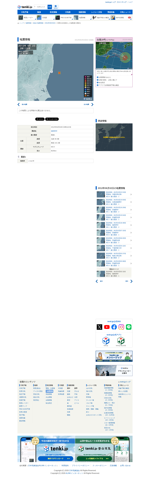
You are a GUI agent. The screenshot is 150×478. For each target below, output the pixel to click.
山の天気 (89, 388)
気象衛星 (61, 391)
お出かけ (70, 397)
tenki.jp (25, 7)
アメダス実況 (37, 391)
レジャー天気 (96, 12)
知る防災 (102, 82)
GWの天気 (108, 399)
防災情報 (53, 12)
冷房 (75, 397)
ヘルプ (130, 2)
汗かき (76, 391)
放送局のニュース (124, 394)
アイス (76, 400)
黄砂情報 (22, 421)
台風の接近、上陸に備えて (108, 80)
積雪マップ (23, 406)
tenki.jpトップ (110, 2)
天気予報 (24, 12)
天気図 (67, 12)
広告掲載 (113, 465)
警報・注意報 (50, 388)
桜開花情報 (108, 394)
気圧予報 (22, 394)
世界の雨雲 (23, 412)
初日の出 (109, 429)
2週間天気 (22, 397)
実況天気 (36, 394)
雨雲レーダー (23, 403)
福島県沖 (54, 131)
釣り (87, 412)
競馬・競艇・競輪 (92, 409)
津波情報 (49, 394)
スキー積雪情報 (109, 424)
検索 (49, 7)
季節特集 (111, 12)
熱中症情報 (108, 409)
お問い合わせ (125, 465)
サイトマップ (121, 2)
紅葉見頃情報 (109, 414)
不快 (75, 394)
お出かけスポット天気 (94, 415)
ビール (76, 403)
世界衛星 (61, 394)
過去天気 (36, 397)
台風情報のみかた (105, 77)
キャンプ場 (90, 406)
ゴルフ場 (89, 403)
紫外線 (69, 406)
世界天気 (22, 391)
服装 (68, 394)
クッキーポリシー (100, 465)
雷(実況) (36, 400)
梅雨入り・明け (109, 404)
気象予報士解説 (123, 388)
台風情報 (49, 400)
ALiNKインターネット (48, 465)
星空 (68, 400)
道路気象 (22, 418)
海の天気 (89, 391)
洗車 (68, 412)
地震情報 (50, 391)
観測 (39, 12)
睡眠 (68, 415)
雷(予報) (22, 415)
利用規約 (65, 465)
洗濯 (68, 391)
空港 (87, 394)
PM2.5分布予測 (24, 409)
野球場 (88, 397)
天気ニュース (125, 12)
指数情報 (82, 12)
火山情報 (49, 397)
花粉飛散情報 (108, 389)
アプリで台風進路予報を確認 (109, 85)
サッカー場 (90, 400)
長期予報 (22, 400)
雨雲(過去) (37, 388)
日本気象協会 (33, 465)
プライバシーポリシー (80, 465)
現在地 (55, 8)
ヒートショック (109, 419)
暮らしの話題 (123, 391)
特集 (119, 397)
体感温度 (70, 409)
